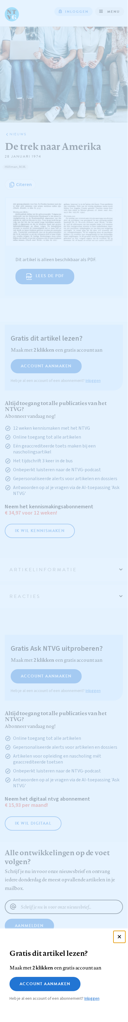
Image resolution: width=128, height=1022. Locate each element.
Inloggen (91, 999)
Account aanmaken (45, 984)
